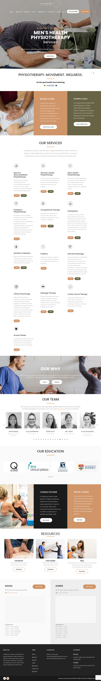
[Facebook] (4, 678)
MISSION (57, 382)
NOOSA (16, 195)
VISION (44, 382)
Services (26, 12)
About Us (19, 12)
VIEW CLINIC (39, 586)
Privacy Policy (67, 678)
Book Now (85, 11)
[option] (14, 424)
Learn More (50, 56)
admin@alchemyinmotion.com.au (58, 656)
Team (33, 12)
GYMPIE (23, 195)
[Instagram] (7, 678)
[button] (4, 425)
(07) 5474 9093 (72, 11)
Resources (41, 12)
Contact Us (60, 12)
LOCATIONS (50, 12)
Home (11, 12)
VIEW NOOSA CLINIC (48, 127)
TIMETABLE (79, 520)
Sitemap (60, 678)
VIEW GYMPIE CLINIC (82, 124)
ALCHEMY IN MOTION (81, 678)
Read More (19, 569)
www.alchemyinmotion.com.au (57, 658)
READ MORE (46, 520)
